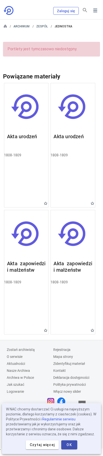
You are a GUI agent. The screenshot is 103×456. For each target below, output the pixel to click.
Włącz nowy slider (67, 391)
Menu (95, 10)
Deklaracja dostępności (71, 378)
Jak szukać (15, 385)
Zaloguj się (66, 11)
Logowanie (15, 391)
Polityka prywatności (69, 385)
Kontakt (59, 371)
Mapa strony (63, 357)
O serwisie (14, 357)
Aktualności (16, 364)
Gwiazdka (45, 203)
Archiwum (22, 26)
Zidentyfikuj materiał (69, 364)
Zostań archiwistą (21, 350)
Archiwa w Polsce (20, 378)
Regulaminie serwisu (59, 419)
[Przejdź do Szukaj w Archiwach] (9, 10)
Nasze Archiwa (18, 371)
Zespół (42, 26)
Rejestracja (61, 350)
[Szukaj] (85, 10)
